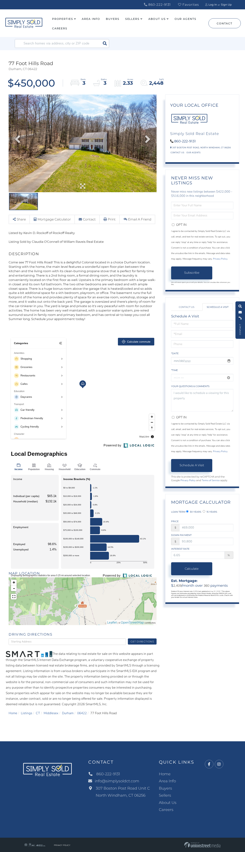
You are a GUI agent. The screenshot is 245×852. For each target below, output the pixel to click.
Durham (68, 713)
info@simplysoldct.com (117, 781)
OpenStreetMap (132, 622)
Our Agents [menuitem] (185, 19)
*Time (174, 370)
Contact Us (177, 152)
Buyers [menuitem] (112, 19)
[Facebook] (209, 764)
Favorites (190, 4)
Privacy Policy (220, 258)
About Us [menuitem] (157, 19)
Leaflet (112, 622)
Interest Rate (180, 548)
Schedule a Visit (218, 307)
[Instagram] (219, 764)
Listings (26, 713)
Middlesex (51, 713)
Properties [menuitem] (62, 19)
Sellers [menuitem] (132, 19)
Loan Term (178, 511)
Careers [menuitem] (59, 28)
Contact (224, 23)
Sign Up (226, 4)
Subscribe (191, 272)
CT (38, 713)
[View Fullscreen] (14, 596)
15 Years (211, 511)
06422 (82, 713)
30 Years (195, 511)
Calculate (192, 568)
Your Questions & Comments (190, 386)
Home (13, 713)
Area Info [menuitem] (91, 19)
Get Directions (142, 641)
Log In (212, 4)
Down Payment (181, 535)
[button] (104, 43)
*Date (175, 353)
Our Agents (193, 152)
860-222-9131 (159, 4)
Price (175, 521)
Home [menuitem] (165, 774)
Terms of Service (211, 480)
